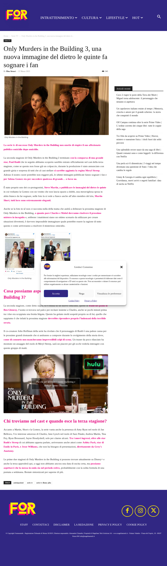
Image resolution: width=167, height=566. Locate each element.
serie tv (30, 483)
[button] (121, 267)
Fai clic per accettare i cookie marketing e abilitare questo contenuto (56, 384)
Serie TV (14, 36)
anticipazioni (18, 483)
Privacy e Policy (90, 301)
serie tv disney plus (43, 483)
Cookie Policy (73, 301)
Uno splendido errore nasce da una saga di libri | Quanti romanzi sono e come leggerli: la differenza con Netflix (139, 153)
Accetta (56, 293)
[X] (153, 511)
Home (6, 36)
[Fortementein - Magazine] (16, 15)
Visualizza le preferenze (109, 293)
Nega (81, 293)
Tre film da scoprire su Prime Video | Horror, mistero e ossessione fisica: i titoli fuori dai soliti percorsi (138, 139)
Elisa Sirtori (11, 71)
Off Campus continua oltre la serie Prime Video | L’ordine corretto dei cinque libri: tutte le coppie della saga (139, 125)
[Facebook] (127, 511)
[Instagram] (140, 511)
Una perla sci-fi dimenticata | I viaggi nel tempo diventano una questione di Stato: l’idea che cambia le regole (138, 166)
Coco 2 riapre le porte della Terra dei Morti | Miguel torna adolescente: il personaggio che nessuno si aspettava (137, 98)
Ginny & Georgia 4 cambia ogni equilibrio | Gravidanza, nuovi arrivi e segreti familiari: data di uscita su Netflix (138, 180)
